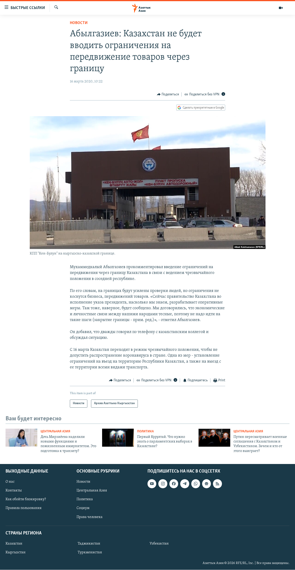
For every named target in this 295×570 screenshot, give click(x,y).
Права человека (90, 517)
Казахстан (14, 544)
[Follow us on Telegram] (184, 483)
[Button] (168, 94)
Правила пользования (23, 508)
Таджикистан (89, 544)
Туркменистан (90, 552)
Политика (145, 431)
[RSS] (217, 483)
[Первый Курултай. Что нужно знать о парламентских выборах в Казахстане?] (118, 438)
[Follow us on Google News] (206, 483)
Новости (79, 23)
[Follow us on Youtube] (152, 483)
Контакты (14, 491)
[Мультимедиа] (281, 8)
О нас (10, 482)
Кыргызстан (16, 552)
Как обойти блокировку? (26, 499)
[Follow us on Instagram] (162, 483)
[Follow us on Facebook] (173, 483)
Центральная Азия (55, 431)
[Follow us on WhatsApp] (195, 483)
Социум (83, 508)
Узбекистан (159, 544)
